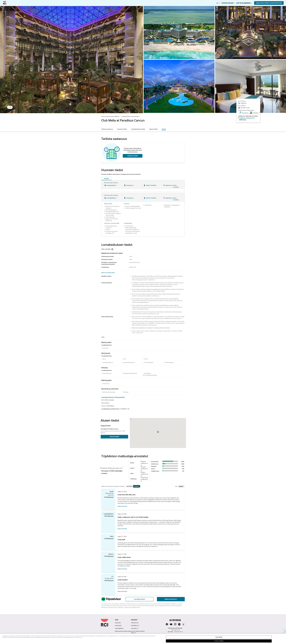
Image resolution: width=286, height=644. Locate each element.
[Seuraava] (259, 113)
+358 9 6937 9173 (175, 630)
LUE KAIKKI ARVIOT (139, 599)
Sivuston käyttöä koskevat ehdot (138, 631)
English (181, 486)
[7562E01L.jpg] (71, 59)
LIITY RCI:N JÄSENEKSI (243, 3)
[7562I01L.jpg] (250, 86)
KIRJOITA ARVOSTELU (171, 599)
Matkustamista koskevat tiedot (123, 631)
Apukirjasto (118, 622)
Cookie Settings (218, 637)
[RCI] (4, 2)
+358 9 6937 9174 (178, 631)
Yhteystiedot (118, 625)
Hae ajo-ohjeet (114, 436)
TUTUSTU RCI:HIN (227, 3)
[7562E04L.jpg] (179, 86)
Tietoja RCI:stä (134, 622)
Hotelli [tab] (106, 178)
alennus (136, 486)
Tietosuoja (134, 628)
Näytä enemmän (122, 506)
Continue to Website (218, 641)
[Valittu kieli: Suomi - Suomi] (218, 2)
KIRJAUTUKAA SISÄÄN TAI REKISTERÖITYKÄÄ (269, 3)
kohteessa (130, 486)
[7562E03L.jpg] (250, 32)
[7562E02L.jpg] (179, 32)
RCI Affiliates (134, 625)
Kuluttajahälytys (119, 628)
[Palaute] (284, 630)
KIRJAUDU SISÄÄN (132, 156)
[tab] (107, 129)
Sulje (102, 337)
